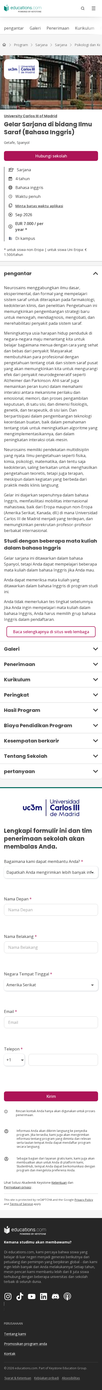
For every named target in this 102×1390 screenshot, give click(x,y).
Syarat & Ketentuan (17, 1378)
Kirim (51, 1096)
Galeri (35, 28)
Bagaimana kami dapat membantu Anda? (43, 861)
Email (10, 1011)
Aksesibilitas (71, 1378)
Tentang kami (15, 1334)
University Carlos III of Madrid (30, 116)
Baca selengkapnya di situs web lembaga (51, 631)
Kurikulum (84, 28)
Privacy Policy (84, 1199)
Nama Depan (18, 899)
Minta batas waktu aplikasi (39, 206)
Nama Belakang (20, 936)
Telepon (13, 1049)
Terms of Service (21, 1204)
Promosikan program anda (25, 1343)
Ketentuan (59, 1182)
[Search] (82, 8)
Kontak (9, 1353)
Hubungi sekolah (51, 156)
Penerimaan (58, 28)
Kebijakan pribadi (46, 1378)
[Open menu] (93, 8)
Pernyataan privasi (17, 1187)
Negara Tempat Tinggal (28, 974)
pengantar (14, 28)
